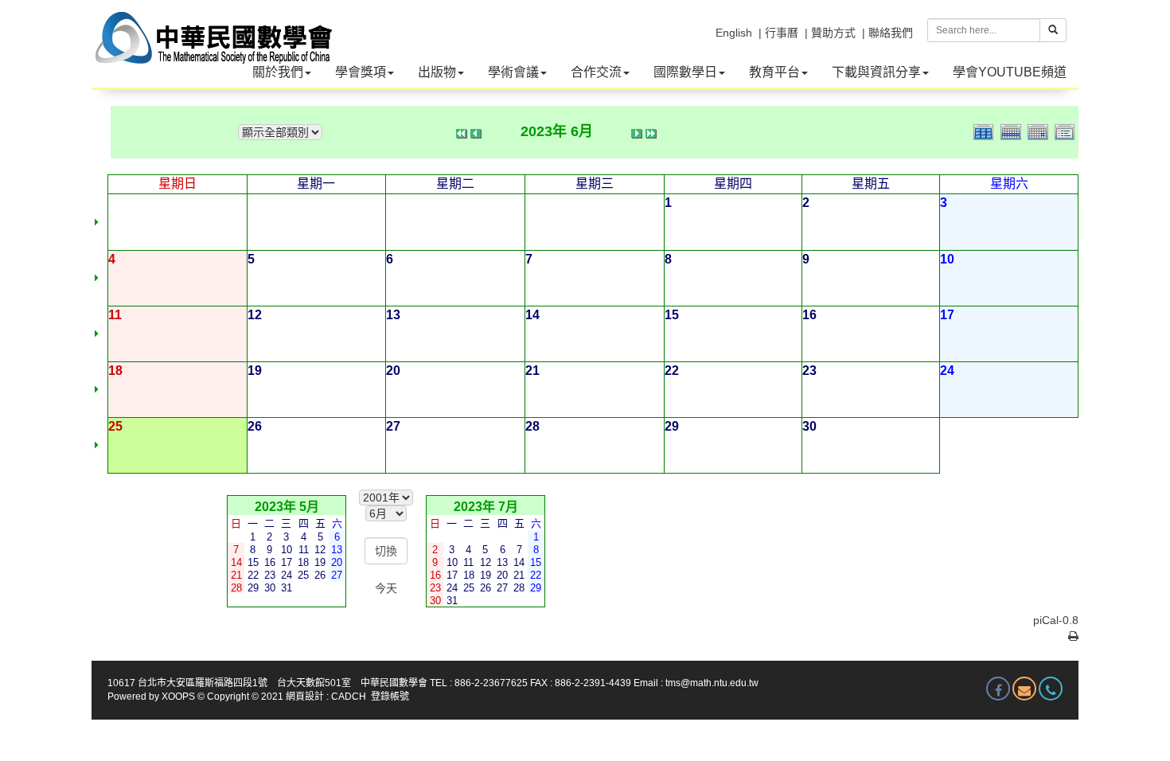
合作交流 (596, 72)
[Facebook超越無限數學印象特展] (998, 689)
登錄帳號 (390, 696)
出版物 (437, 72)
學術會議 (513, 72)
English (734, 32)
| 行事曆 (778, 32)
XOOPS (178, 696)
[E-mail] (1024, 689)
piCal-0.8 (1055, 620)
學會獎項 (360, 72)
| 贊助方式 (830, 32)
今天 (386, 588)
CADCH (348, 696)
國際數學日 (685, 72)
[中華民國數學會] (212, 24)
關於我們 (277, 72)
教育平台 (774, 72)
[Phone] (1051, 689)
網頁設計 (305, 696)
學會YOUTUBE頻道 (1010, 72)
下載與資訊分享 (876, 72)
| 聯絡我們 (887, 32)
